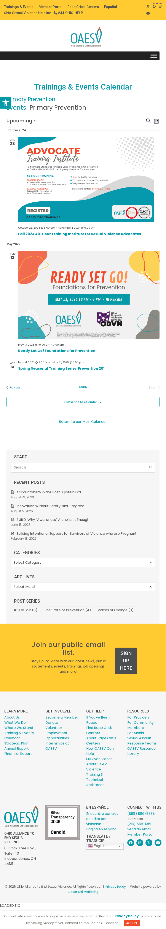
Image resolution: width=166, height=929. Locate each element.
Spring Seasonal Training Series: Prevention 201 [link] (61, 368)
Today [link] (83, 387)
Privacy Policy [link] (115, 886)
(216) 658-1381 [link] (139, 823)
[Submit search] (150, 467)
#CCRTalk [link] (25, 610)
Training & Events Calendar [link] (19, 735)
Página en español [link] (101, 829)
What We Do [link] (15, 722)
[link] (5, 103)
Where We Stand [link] (18, 727)
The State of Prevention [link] (67, 610)
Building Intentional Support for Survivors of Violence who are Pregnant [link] (76, 533)
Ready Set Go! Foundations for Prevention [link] (56, 350)
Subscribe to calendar (80, 402)
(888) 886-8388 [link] (141, 813)
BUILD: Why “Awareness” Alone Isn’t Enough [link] (52, 519)
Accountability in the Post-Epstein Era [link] (48, 492)
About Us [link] (12, 717)
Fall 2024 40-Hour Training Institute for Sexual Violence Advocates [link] (79, 233)
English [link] (99, 846)
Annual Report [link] (16, 748)
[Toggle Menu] (153, 56)
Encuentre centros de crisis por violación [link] (102, 818)
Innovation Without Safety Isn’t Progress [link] (50, 506)
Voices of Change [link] (116, 610)
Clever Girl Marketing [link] (83, 892)
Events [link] (16, 107)
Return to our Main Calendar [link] (83, 421)
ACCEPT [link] (131, 923)
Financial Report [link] (18, 753)
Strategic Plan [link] (16, 743)
